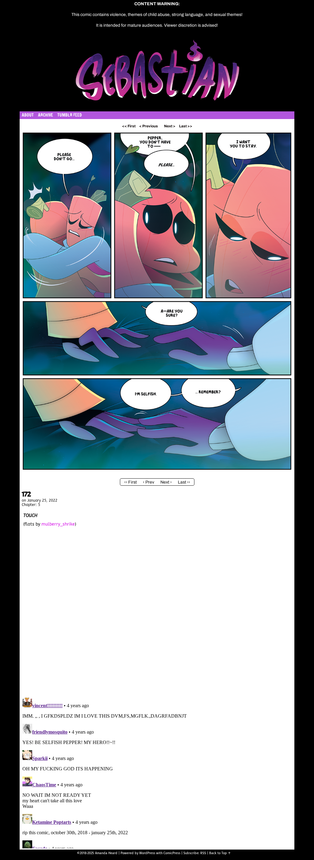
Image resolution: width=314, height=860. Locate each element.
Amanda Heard (106, 853)
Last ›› (184, 482)
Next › (166, 482)
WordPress (147, 853)
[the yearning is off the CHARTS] (157, 471)
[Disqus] (157, 613)
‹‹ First (130, 482)
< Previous (148, 126)
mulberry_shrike (58, 524)
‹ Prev (148, 482)
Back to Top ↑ (220, 853)
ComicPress (171, 853)
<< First (129, 126)
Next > (169, 126)
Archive (45, 115)
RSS (203, 853)
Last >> (185, 126)
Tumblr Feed (69, 115)
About (28, 115)
